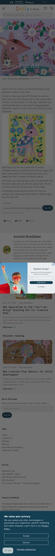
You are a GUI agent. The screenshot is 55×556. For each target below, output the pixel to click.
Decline (26, 542)
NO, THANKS (41, 286)
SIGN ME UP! (41, 282)
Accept (26, 536)
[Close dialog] (53, 264)
